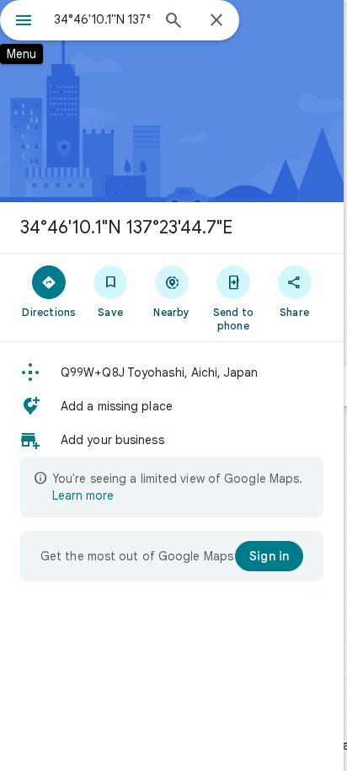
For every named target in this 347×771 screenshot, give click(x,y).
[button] (172, 372)
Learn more (83, 495)
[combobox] (102, 19)
